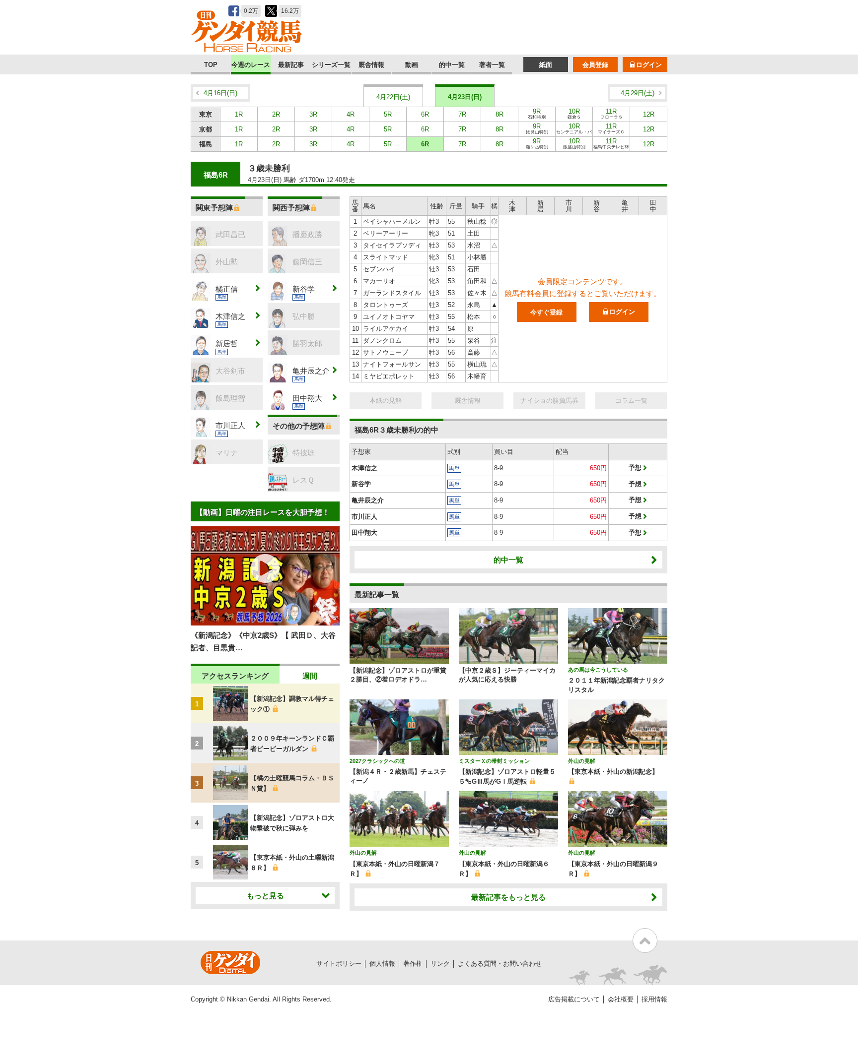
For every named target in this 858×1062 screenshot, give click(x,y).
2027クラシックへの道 (377, 761)
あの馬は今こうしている (598, 670)
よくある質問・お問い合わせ (500, 963)
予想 (635, 467)
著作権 (413, 963)
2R (276, 114)
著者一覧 (492, 64)
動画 (411, 64)
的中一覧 (452, 64)
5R (388, 114)
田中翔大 (364, 532)
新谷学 (361, 484)
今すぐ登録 (546, 312)
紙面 (545, 64)
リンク (440, 963)
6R (425, 114)
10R (574, 114)
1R (239, 114)
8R (499, 114)
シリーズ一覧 (331, 64)
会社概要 (621, 999)
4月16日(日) (220, 93)
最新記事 (291, 64)
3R (313, 114)
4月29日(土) (637, 93)
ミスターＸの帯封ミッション (494, 761)
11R (611, 114)
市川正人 (364, 516)
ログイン (649, 64)
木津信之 (364, 468)
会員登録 (595, 64)
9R (537, 114)
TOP (210, 64)
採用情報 (654, 999)
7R (462, 114)
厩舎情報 (371, 64)
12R (648, 114)
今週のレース (250, 64)
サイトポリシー (338, 963)
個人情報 (382, 963)
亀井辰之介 (368, 500)
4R (351, 114)
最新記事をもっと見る (508, 897)
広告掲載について (574, 999)
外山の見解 (581, 761)
